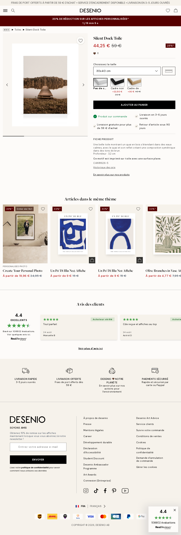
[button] (168, 71)
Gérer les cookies (146, 467)
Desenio (101, 525)
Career (87, 436)
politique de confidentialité (35, 467)
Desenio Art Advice (147, 418)
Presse (87, 424)
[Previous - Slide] (7, 85)
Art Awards (89, 474)
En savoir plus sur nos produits (111, 174)
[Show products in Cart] (176, 10)
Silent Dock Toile (36, 29)
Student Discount (93, 458)
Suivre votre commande (150, 430)
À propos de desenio (95, 418)
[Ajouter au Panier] (92, 260)
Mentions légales (93, 430)
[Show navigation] (5, 10)
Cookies (141, 442)
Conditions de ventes (149, 436)
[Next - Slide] (83, 85)
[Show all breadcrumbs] (6, 30)
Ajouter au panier (134, 104)
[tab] (13, 135)
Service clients (145, 424)
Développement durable (97, 442)
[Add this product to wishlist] (80, 40)
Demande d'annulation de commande (149, 459)
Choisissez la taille (104, 64)
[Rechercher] (13, 10)
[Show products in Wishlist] (168, 10)
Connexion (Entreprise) (97, 480)
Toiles (18, 29)
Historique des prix (104, 167)
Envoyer (38, 459)
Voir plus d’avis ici (90, 348)
